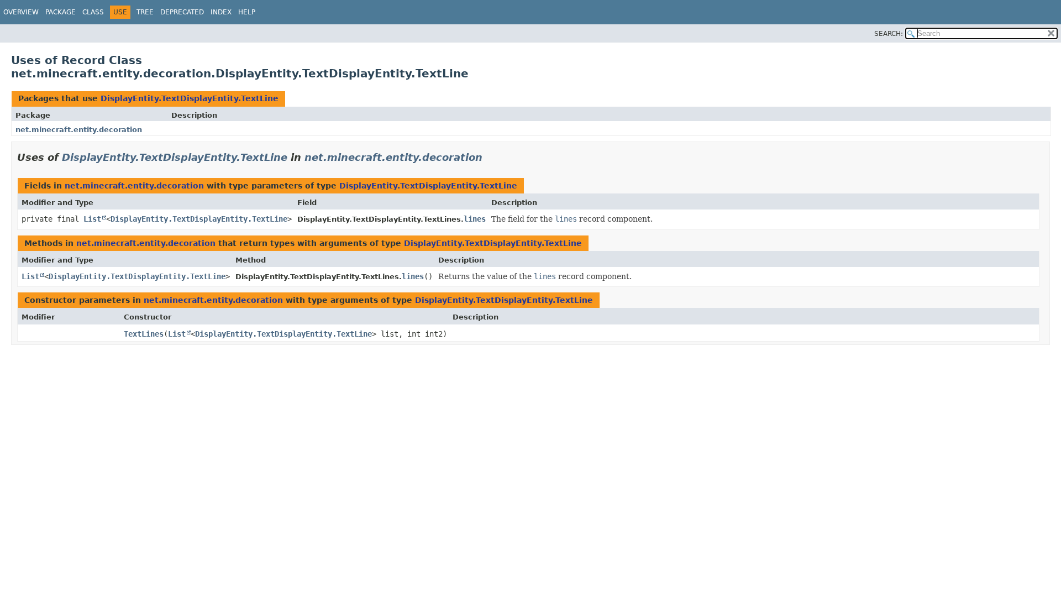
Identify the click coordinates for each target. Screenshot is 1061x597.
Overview (21, 12)
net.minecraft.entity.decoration (78, 129)
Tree (145, 12)
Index (221, 12)
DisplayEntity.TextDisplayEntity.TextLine (190, 98)
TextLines (144, 333)
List (92, 218)
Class (93, 12)
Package (60, 12)
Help (246, 12)
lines (475, 218)
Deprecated (182, 12)
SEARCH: (888, 34)
